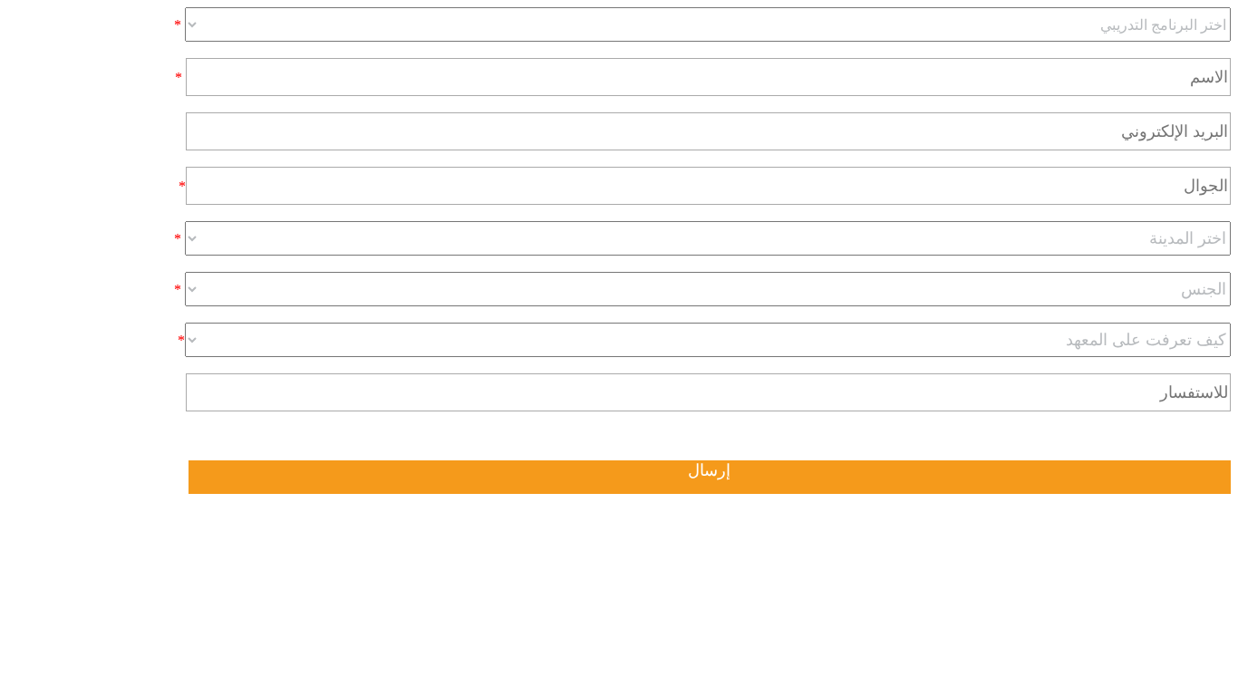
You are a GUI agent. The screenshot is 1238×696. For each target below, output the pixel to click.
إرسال (709, 470)
